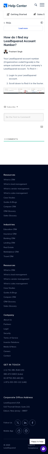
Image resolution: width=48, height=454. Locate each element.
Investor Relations (11, 342)
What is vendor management (16, 188)
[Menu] (40, 4)
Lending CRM (9, 243)
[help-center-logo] (20, 5)
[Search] (34, 4)
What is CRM (9, 179)
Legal (6, 329)
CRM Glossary (10, 211)
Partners (7, 324)
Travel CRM (8, 256)
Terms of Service (11, 338)
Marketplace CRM (11, 252)
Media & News (10, 346)
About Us (8, 320)
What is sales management (16, 193)
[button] (42, 22)
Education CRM (10, 229)
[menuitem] (34, 4)
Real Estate (9, 247)
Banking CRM (9, 238)
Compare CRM (10, 206)
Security (7, 333)
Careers (7, 351)
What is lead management (15, 184)
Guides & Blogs (10, 202)
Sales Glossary (10, 215)
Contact (7, 356)
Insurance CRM (10, 234)
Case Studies (9, 197)
